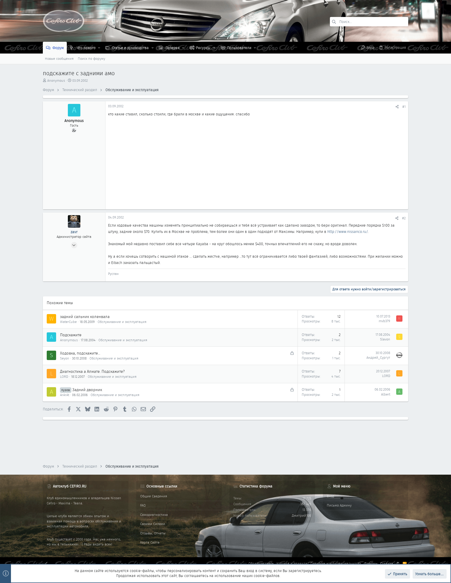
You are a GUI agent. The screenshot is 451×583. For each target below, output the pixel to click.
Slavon (385, 339)
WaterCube (68, 321)
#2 (404, 218)
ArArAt (64, 394)
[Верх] (398, 564)
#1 (404, 106)
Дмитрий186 (301, 515)
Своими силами (152, 523)
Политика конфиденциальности (335, 563)
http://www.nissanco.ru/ (347, 231)
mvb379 (384, 321)
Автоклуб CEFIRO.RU (69, 486)
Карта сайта (149, 542)
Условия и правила (292, 563)
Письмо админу (339, 505)
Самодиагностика (154, 514)
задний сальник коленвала (85, 317)
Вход (330, 496)
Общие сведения (153, 496)
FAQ (143, 505)
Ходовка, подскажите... (80, 353)
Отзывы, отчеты (152, 533)
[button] (99, 48)
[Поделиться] (397, 106)
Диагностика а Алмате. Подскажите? (92, 371)
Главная (386, 563)
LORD (64, 376)
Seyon (64, 358)
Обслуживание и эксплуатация (122, 321)
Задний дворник (87, 390)
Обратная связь (261, 563)
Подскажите (70, 335)
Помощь (370, 563)
